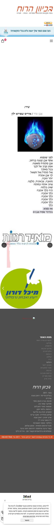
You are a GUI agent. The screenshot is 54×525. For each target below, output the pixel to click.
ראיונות (48, 354)
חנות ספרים (46, 376)
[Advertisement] (27, 72)
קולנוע (48, 356)
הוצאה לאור (46, 365)
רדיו (49, 359)
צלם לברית (47, 351)
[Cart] (3, 41)
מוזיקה (48, 343)
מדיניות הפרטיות (29, 516)
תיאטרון (48, 345)
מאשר (27, 520)
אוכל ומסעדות (45, 367)
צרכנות (48, 370)
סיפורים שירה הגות (44, 340)
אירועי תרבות (46, 348)
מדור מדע (47, 378)
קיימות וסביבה (45, 373)
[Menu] (51, 41)
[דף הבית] (35, 10)
